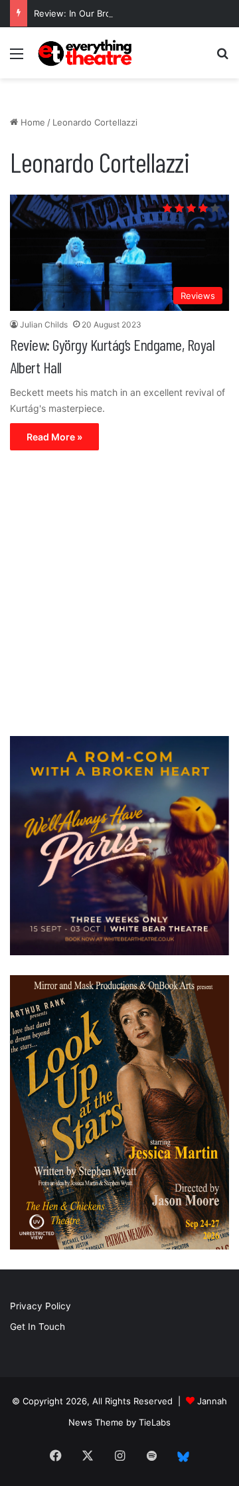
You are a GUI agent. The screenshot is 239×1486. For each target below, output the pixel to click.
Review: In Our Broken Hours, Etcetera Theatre (132, 13)
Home (31, 122)
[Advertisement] (119, 596)
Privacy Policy (40, 1306)
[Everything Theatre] (86, 53)
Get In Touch (37, 1326)
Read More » (54, 436)
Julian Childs (44, 324)
